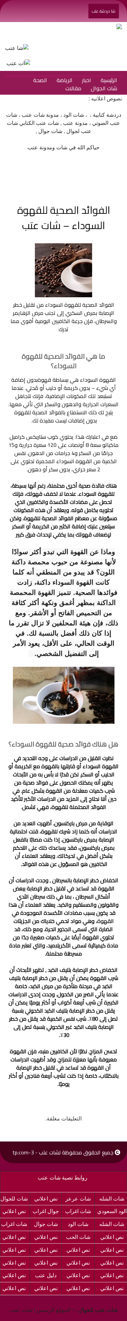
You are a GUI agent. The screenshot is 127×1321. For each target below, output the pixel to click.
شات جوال (50, 131)
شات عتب (21, 1310)
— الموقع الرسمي (77, 1310)
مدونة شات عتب (40, 115)
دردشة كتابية (107, 115)
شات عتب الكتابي (39, 123)
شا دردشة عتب (103, 11)
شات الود (73, 115)
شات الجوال (104, 88)
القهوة (105, 921)
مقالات (73, 88)
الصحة (40, 80)
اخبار (86, 80)
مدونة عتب (75, 123)
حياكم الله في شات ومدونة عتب (63, 147)
